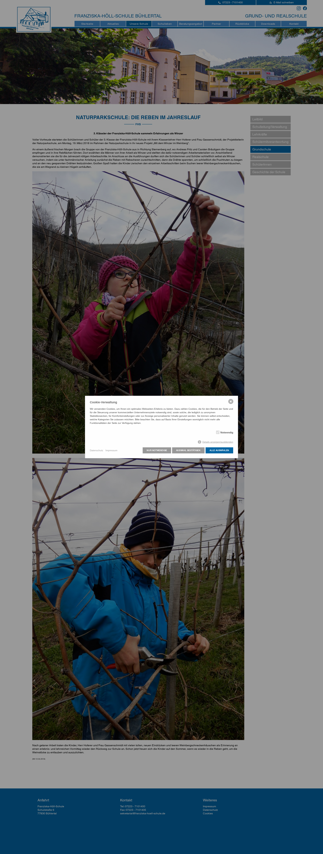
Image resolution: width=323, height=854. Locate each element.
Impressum (111, 450)
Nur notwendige (157, 450)
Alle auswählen (219, 450)
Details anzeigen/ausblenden (217, 442)
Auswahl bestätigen (188, 450)
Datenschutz (96, 450)
